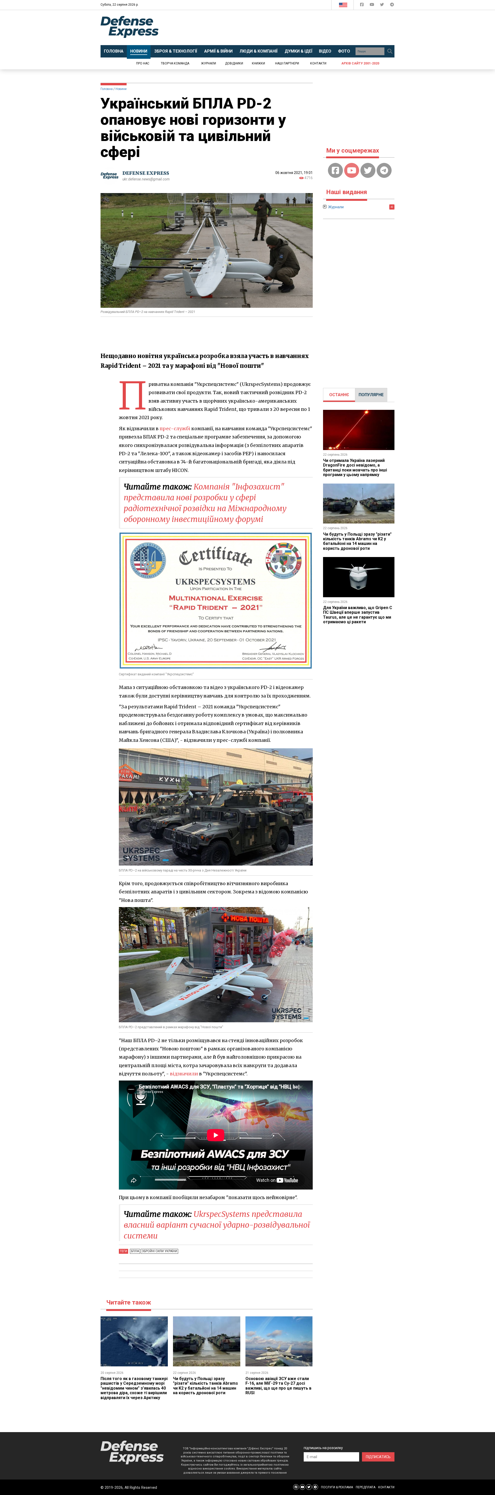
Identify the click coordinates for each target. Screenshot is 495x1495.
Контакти (318, 63)
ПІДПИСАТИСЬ (378, 1457)
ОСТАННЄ (339, 394)
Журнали (208, 63)
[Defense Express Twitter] (382, 5)
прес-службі (175, 428)
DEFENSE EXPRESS (145, 173)
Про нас (142, 63)
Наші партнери (287, 63)
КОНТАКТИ (386, 1487)
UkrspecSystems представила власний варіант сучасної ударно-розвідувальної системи (217, 1225)
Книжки (258, 63)
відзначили (184, 1074)
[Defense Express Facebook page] (362, 5)
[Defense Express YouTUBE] (372, 5)
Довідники (234, 63)
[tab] (339, 395)
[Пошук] (389, 51)
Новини (121, 89)
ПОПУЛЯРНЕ (371, 394)
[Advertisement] (290, 27)
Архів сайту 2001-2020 (360, 63)
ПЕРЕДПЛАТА (365, 1487)
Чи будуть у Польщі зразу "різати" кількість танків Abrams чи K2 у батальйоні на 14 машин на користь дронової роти (205, 1385)
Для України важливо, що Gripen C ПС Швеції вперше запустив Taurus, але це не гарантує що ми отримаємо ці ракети (357, 614)
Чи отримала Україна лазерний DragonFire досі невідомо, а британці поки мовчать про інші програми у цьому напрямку (355, 467)
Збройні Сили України (159, 1251)
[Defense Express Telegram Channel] (392, 5)
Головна (107, 89)
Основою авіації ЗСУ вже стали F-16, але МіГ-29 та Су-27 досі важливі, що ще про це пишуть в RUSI (278, 1385)
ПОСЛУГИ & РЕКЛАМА (337, 1487)
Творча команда (175, 63)
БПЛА (135, 1251)
